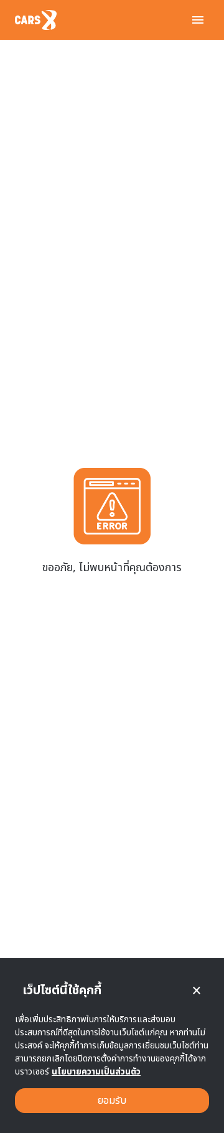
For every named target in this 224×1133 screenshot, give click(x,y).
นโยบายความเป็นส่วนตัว (96, 1071)
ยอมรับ (112, 1100)
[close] (196, 990)
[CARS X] (36, 20)
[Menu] (198, 20)
